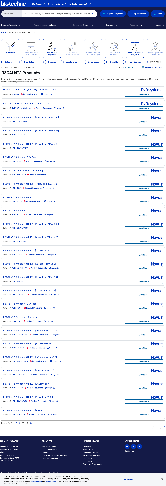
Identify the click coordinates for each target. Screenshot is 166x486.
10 (19, 423)
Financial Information (91, 455)
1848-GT (15, 108)
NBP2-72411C (17, 388)
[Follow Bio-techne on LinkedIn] (127, 446)
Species (52, 62)
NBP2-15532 (17, 215)
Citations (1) (27, 108)
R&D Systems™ (38, 4)
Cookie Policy (51, 481)
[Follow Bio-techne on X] (133, 446)
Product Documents (31, 94)
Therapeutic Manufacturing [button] (45, 25)
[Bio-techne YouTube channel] (139, 446)
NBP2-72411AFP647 (20, 228)
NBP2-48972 (17, 308)
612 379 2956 (9, 455)
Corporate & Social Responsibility (55, 455)
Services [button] (110, 25)
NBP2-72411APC (18, 348)
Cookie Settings (127, 479)
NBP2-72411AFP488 (20, 148)
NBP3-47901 (17, 161)
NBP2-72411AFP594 (20, 281)
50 (31, 423)
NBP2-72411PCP (18, 414)
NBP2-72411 (17, 188)
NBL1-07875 (17, 321)
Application (71, 62)
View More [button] (143, 94)
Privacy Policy (36, 481)
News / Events (88, 450)
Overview (87, 447)
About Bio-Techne (49, 447)
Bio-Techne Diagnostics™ (79, 4)
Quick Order (140, 14)
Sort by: (119, 67)
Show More (155, 61)
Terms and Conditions (50, 458)
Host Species (135, 62)
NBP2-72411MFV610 (20, 335)
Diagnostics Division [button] (81, 25)
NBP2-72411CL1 (18, 255)
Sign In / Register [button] (115, 14)
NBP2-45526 (17, 201)
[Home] (13, 3)
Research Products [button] (9, 25)
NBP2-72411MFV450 (20, 361)
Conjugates (93, 62)
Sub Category (31, 62)
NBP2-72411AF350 (19, 401)
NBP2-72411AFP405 (20, 241)
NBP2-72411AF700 (19, 374)
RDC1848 (15, 94)
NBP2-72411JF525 (19, 294)
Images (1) (47, 94)
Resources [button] (134, 25)
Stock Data (87, 458)
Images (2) (50, 161)
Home (3, 32)
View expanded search (154, 67)
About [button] (158, 25)
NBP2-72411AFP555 (20, 135)
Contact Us (129, 451)
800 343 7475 (13, 458)
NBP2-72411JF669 (19, 268)
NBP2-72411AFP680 (20, 121)
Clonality (113, 62)
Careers (45, 452)
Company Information (91, 452)
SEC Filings (87, 461)
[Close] (162, 479)
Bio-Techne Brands (49, 450)
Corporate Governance (92, 464)
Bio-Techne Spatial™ (57, 4)
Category (9, 62)
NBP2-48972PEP (19, 175)
